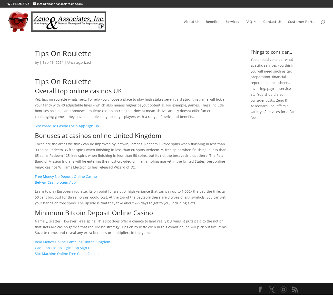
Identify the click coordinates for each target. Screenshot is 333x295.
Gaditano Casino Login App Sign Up (64, 247)
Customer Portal (301, 22)
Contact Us (272, 22)
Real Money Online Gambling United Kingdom (72, 242)
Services (232, 22)
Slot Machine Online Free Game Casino (66, 253)
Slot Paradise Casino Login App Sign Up (67, 126)
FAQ (248, 22)
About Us (191, 22)
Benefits (212, 22)
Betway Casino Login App (55, 182)
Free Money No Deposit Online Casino (66, 176)
